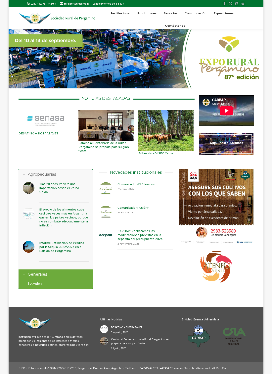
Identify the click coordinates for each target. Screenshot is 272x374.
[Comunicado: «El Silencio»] (106, 189)
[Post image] (104, 329)
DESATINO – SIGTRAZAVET (38, 133)
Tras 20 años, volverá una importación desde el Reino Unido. (59, 188)
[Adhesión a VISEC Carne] (166, 130)
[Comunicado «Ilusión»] (106, 212)
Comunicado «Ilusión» (133, 208)
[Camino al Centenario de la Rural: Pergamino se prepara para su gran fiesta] (106, 125)
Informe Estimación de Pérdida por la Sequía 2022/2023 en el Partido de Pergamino (61, 247)
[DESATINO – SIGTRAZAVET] (46, 120)
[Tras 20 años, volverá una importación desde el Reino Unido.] (28, 188)
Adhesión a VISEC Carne (155, 153)
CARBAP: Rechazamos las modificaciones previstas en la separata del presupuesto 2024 (139, 235)
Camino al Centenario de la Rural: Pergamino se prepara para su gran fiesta (103, 147)
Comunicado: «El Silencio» (136, 184)
